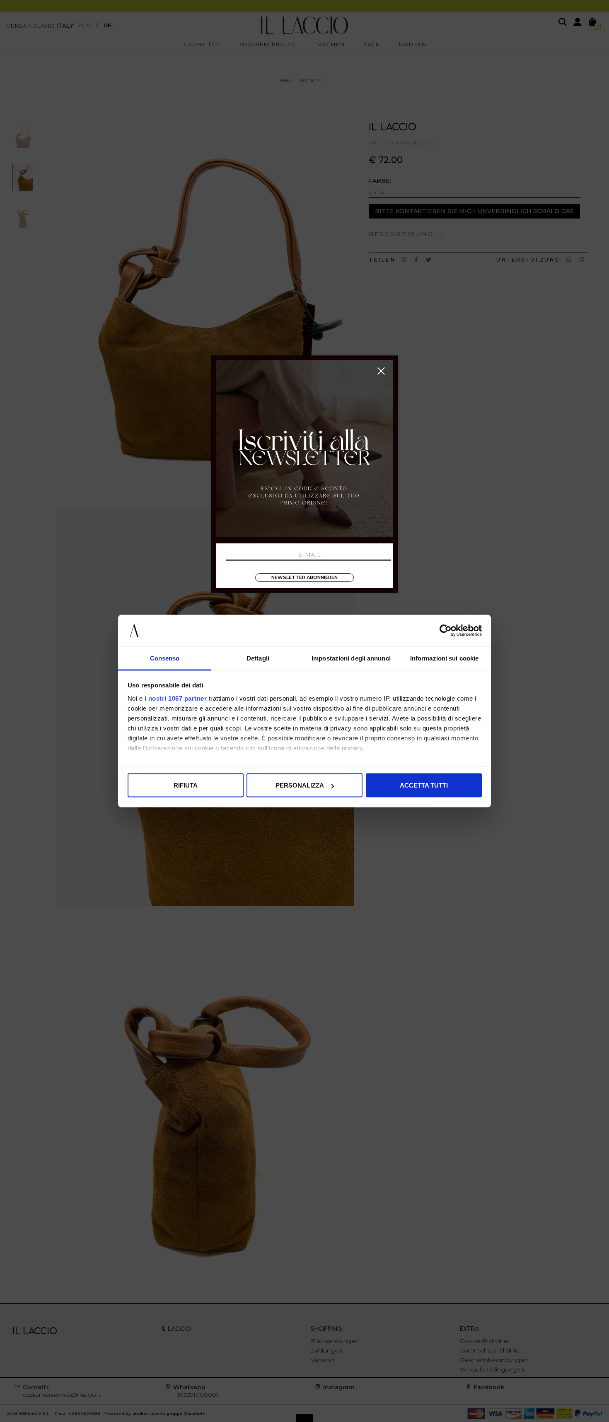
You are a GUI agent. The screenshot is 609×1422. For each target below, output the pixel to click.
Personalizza (300, 785)
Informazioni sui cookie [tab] (444, 657)
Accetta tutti (424, 785)
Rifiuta (186, 785)
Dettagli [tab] (258, 657)
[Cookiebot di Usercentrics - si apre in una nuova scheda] (445, 631)
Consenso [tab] (165, 657)
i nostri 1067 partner (176, 697)
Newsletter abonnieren (304, 577)
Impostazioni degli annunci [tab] (351, 657)
